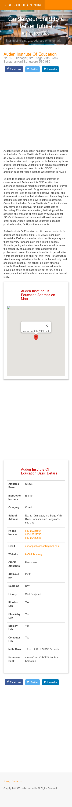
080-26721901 (33, 530)
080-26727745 (33, 534)
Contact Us (17, 781)
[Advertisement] (36, 109)
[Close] (47, 326)
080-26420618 (33, 537)
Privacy (6, 781)
